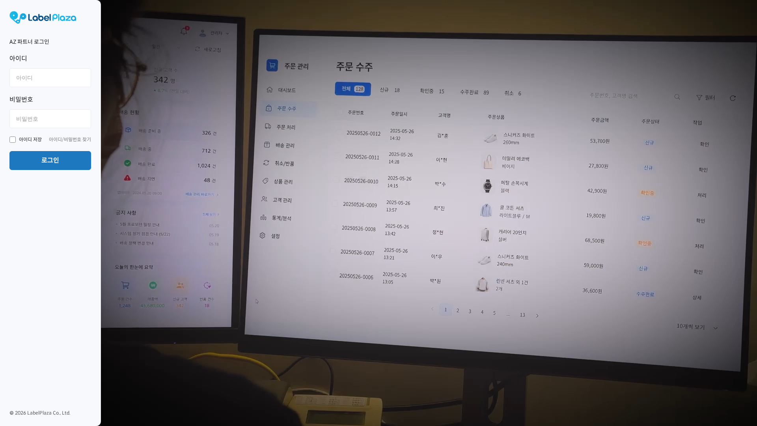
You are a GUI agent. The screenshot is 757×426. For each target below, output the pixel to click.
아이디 (18, 58)
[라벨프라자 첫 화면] (50, 17)
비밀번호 (21, 99)
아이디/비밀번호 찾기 (70, 139)
